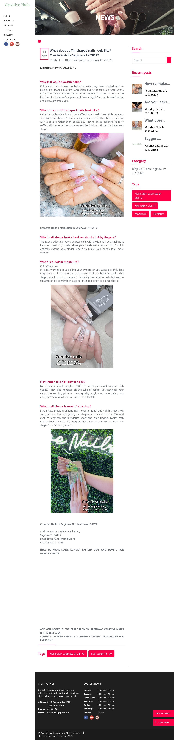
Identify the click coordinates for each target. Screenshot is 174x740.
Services (8, 25)
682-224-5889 (53, 709)
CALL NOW (164, 722)
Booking (8, 30)
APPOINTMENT (163, 713)
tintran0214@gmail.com (58, 712)
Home (7, 16)
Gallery (8, 35)
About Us (9, 21)
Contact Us (10, 40)
